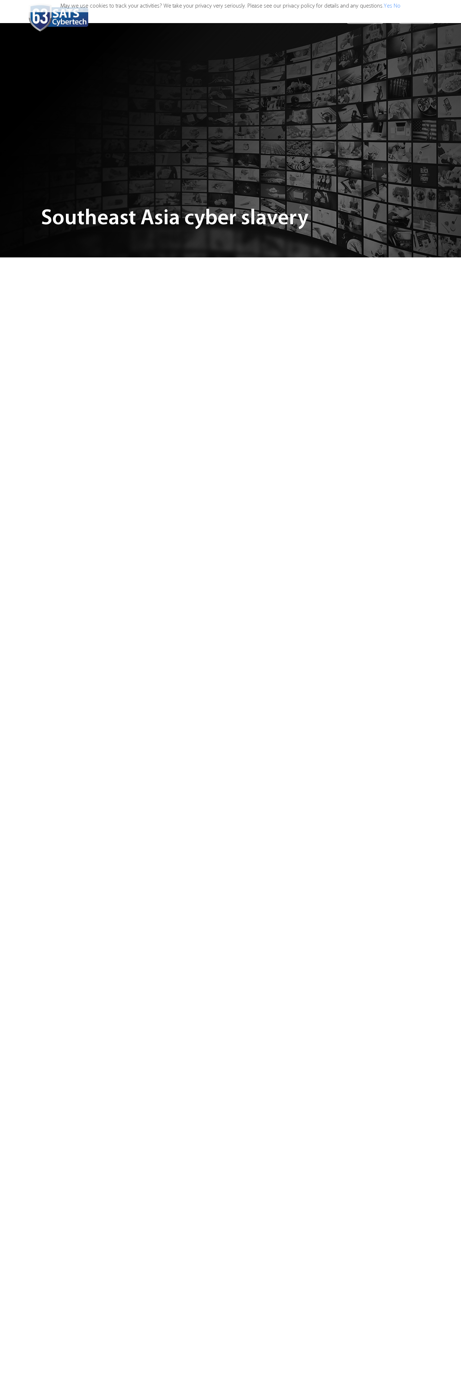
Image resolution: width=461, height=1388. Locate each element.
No (397, 6)
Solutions (221, 17)
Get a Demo (417, 17)
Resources (323, 17)
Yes (388, 6)
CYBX (193, 17)
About (289, 17)
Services (256, 17)
